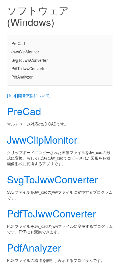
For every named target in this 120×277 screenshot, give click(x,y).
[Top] (11, 95)
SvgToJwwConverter (29, 60)
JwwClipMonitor (25, 52)
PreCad (18, 43)
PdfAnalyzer (22, 77)
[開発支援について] (34, 95)
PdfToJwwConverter (29, 68)
